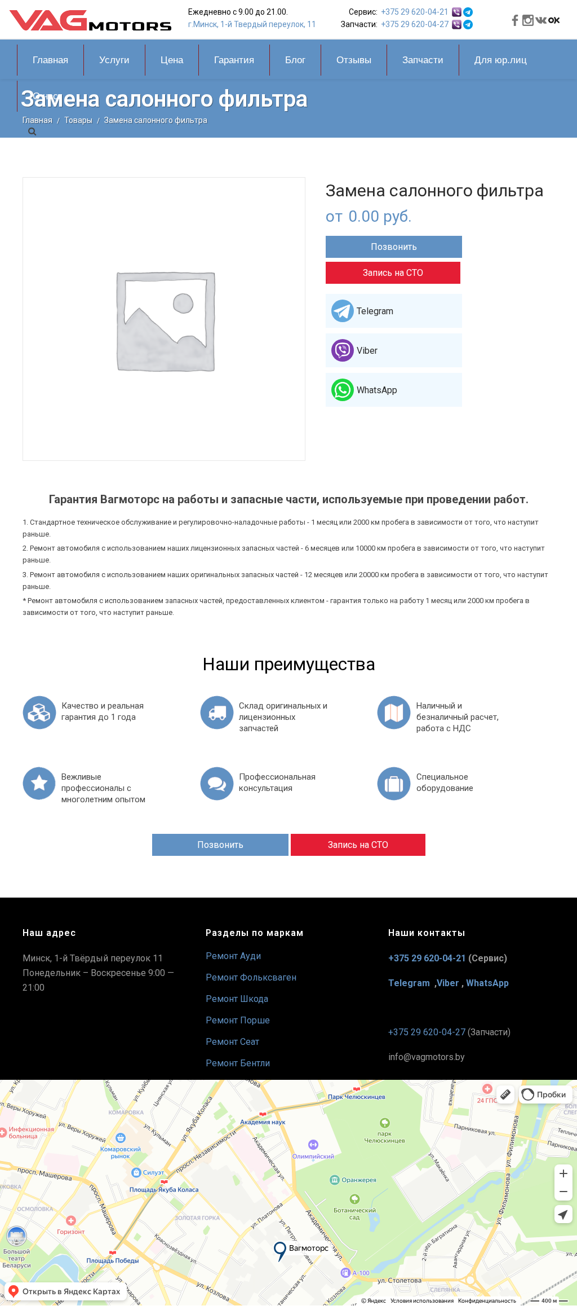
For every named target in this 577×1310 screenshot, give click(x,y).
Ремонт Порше (238, 1020)
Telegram (375, 311)
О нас (45, 96)
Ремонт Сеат (232, 1041)
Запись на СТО (393, 272)
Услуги (114, 60)
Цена (172, 60)
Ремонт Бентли (238, 1063)
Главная (50, 60)
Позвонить (394, 246)
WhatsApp (377, 390)
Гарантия (234, 60)
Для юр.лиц (500, 60)
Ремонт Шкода (237, 999)
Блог (295, 60)
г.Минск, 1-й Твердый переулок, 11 (252, 24)
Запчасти (422, 60)
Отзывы (353, 60)
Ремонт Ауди (233, 956)
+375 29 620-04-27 (415, 24)
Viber (367, 350)
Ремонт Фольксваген (251, 977)
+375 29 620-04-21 (415, 11)
